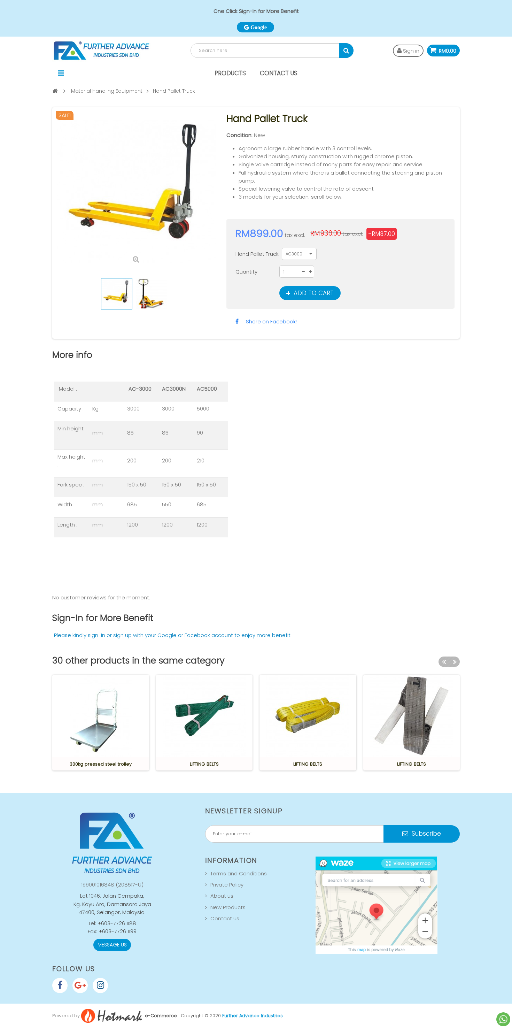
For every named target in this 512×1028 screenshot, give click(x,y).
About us (221, 895)
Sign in (410, 50)
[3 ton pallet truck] (116, 293)
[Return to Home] (55, 91)
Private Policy (226, 884)
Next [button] (454, 662)
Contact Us (278, 73)
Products (230, 73)
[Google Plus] (80, 985)
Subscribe (425, 833)
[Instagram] (100, 985)
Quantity (246, 271)
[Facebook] (60, 985)
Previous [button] (444, 662)
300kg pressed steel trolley (101, 764)
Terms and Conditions (238, 873)
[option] (101, 722)
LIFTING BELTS (204, 764)
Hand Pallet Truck (257, 254)
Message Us (112, 944)
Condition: (239, 135)
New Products (228, 907)
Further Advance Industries (252, 1015)
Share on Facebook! (271, 321)
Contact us (224, 918)
